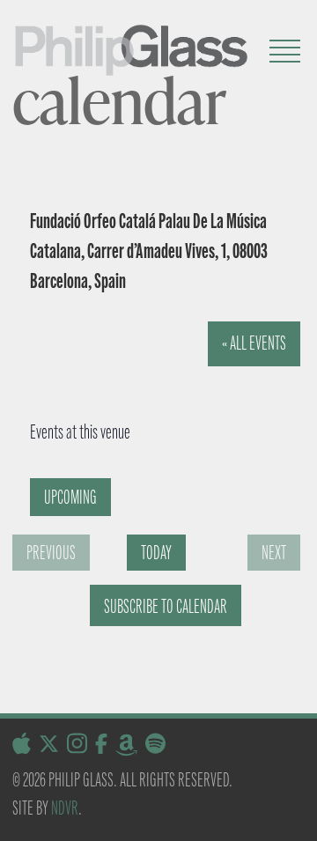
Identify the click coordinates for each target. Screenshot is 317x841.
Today (156, 553)
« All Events (254, 343)
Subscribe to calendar (165, 606)
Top (297, 816)
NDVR (64, 808)
